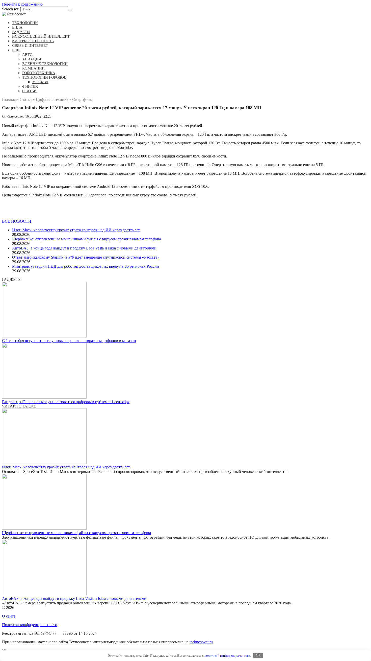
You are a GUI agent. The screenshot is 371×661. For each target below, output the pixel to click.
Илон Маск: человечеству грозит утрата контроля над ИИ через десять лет (76, 230)
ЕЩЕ (16, 50)
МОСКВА (40, 82)
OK (258, 655)
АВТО (27, 55)
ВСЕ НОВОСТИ (16, 221)
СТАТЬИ (29, 91)
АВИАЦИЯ (31, 59)
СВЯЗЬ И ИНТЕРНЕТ (30, 45)
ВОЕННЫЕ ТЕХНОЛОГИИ (45, 64)
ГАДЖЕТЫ (21, 32)
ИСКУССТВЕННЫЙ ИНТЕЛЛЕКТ (41, 36)
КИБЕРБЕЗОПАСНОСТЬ (33, 41)
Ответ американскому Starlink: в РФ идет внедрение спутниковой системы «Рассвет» (85, 257)
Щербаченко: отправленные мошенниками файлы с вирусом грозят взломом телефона (86, 239)
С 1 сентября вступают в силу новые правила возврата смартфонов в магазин (69, 340)
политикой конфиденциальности (227, 655)
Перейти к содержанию (22, 4)
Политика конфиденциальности (29, 625)
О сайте (8, 616)
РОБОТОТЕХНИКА (38, 73)
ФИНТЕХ (30, 86)
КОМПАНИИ (33, 68)
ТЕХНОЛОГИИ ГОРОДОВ (44, 77)
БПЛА (17, 27)
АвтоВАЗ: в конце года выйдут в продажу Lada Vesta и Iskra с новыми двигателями (84, 248)
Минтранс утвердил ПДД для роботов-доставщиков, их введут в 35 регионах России (85, 266)
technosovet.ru (201, 642)
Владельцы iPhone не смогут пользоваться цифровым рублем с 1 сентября (65, 402)
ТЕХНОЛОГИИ (25, 23)
